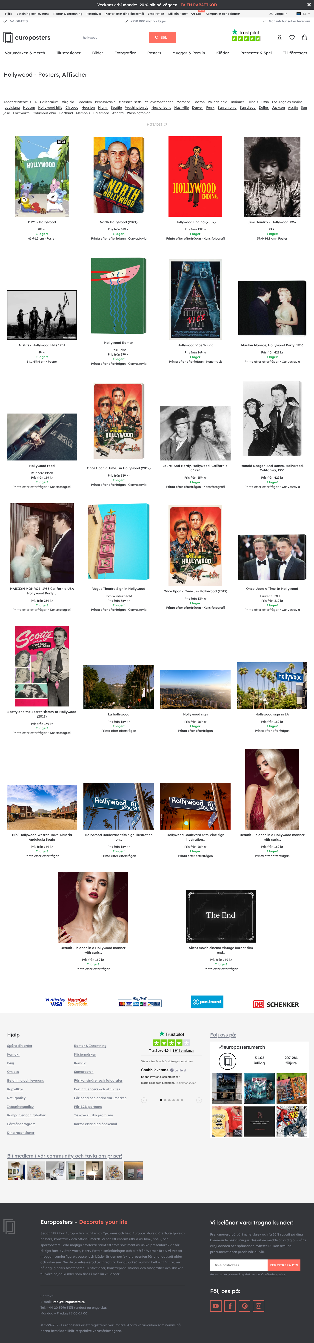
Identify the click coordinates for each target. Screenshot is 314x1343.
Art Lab (197, 13)
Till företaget (295, 52)
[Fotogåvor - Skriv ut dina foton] (279, 37)
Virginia (68, 102)
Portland (66, 113)
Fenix (210, 107)
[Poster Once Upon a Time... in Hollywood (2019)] (195, 545)
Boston (199, 102)
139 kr (195, 229)
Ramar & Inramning (67, 13)
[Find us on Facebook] (230, 1306)
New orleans (161, 107)
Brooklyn (84, 102)
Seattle (116, 107)
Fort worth (21, 113)
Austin (293, 107)
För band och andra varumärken (100, 1098)
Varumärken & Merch (25, 52)
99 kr (272, 229)
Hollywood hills (50, 107)
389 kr (119, 600)
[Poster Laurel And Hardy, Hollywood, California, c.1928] (195, 433)
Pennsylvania (105, 102)
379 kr (119, 354)
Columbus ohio (44, 113)
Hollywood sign (195, 714)
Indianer (237, 102)
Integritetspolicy (20, 1107)
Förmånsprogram (21, 1124)
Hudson (29, 107)
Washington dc (136, 107)
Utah (265, 102)
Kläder (222, 52)
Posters (154, 52)
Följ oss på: (223, 1035)
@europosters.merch (242, 1047)
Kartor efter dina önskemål (125, 13)
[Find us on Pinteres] (244, 1306)
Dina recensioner (20, 1133)
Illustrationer (68, 52)
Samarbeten (84, 1072)
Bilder (97, 52)
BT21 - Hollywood (42, 222)
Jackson (278, 107)
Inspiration (156, 13)
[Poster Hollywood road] (42, 437)
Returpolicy (16, 1098)
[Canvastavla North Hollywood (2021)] (119, 176)
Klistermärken (85, 1054)
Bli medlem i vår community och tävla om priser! (64, 1156)
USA (33, 102)
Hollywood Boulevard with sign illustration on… (119, 837)
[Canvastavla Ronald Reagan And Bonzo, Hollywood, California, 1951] (272, 420)
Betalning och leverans (33, 13)
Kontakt (13, 1054)
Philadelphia (217, 102)
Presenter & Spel (256, 52)
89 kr (42, 229)
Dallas (264, 107)
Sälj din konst (178, 13)
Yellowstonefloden (159, 102)
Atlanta (118, 113)
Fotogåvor (93, 13)
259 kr (195, 477)
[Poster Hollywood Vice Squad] (195, 299)
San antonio (227, 107)
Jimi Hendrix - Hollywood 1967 (272, 222)
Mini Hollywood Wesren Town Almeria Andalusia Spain (42, 837)
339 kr (119, 475)
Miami (103, 107)
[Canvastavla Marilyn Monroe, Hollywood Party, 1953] (272, 310)
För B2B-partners (88, 1107)
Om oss (13, 1072)
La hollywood (118, 714)
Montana (183, 102)
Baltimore (101, 113)
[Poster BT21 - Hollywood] (42, 176)
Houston (88, 107)
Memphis (83, 113)
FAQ (10, 1063)
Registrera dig (284, 1265)
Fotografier (125, 52)
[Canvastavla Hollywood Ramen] (118, 297)
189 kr (119, 722)
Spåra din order (19, 1046)
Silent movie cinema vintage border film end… (221, 950)
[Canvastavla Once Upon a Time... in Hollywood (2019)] (119, 422)
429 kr (272, 352)
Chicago (72, 107)
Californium (49, 102)
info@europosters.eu (68, 1302)
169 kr (195, 352)
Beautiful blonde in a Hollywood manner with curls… (272, 837)
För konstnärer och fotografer (98, 1080)
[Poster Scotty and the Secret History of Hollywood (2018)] (42, 666)
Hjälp (8, 13)
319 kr (119, 229)
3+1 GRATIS (18, 21)
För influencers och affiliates (97, 1089)
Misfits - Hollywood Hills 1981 (42, 345)
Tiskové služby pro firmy (93, 1115)
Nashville (181, 107)
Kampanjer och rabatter (223, 13)
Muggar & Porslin (188, 52)
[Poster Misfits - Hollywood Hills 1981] (42, 315)
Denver (197, 107)
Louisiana (12, 107)
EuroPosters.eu (34, 37)
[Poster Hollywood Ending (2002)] (195, 176)
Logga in (280, 13)
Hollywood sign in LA (272, 714)
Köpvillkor (15, 1089)
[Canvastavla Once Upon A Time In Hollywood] (272, 559)
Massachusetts (130, 102)
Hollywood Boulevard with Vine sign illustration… (195, 837)
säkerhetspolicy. (275, 1274)
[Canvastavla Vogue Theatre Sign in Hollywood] (118, 543)
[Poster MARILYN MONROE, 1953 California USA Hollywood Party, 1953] (42, 543)
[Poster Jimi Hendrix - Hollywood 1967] (272, 177)
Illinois (252, 102)
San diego (248, 107)
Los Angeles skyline (287, 102)
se (305, 13)
